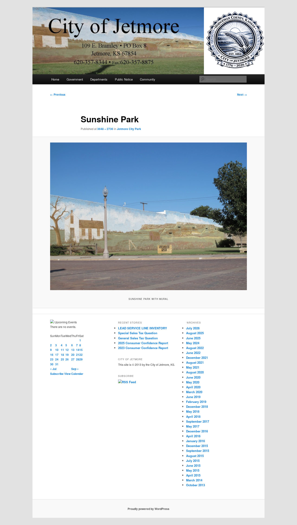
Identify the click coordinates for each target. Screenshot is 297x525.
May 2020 (192, 382)
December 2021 (197, 357)
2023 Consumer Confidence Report (143, 348)
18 (62, 355)
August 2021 (195, 362)
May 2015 (192, 470)
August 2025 (195, 333)
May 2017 (192, 426)
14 (77, 350)
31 (56, 364)
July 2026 (193, 328)
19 (67, 355)
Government (75, 79)
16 (51, 355)
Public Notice (124, 79)
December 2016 (197, 431)
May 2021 (192, 367)
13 (72, 350)
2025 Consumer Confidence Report (143, 343)
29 (81, 359)
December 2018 (197, 406)
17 (56, 355)
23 (51, 359)
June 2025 (193, 338)
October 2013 (195, 485)
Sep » (75, 369)
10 (56, 350)
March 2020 (194, 392)
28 (77, 359)
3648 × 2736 (105, 129)
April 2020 (193, 387)
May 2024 (192, 343)
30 (51, 364)
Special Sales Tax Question (137, 333)
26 (67, 359)
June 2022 (193, 352)
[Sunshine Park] (148, 216)
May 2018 (192, 411)
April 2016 (193, 436)
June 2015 (193, 465)
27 (72, 359)
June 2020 (193, 377)
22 (81, 355)
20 (72, 355)
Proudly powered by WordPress (148, 509)
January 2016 (195, 441)
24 (56, 359)
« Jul (53, 369)
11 (62, 350)
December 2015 (197, 446)
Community (147, 79)
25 (62, 359)
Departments (98, 79)
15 (81, 350)
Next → (242, 94)
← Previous (57, 94)
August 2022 (195, 348)
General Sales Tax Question (138, 338)
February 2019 (196, 401)
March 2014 (194, 480)
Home (55, 79)
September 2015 (197, 450)
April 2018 (193, 416)
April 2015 (193, 475)
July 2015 (193, 460)
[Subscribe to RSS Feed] (127, 382)
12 (67, 350)
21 (77, 355)
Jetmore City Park (129, 129)
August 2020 (195, 372)
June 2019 (193, 397)
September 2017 (197, 421)
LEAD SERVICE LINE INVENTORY (142, 328)
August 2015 (195, 456)
